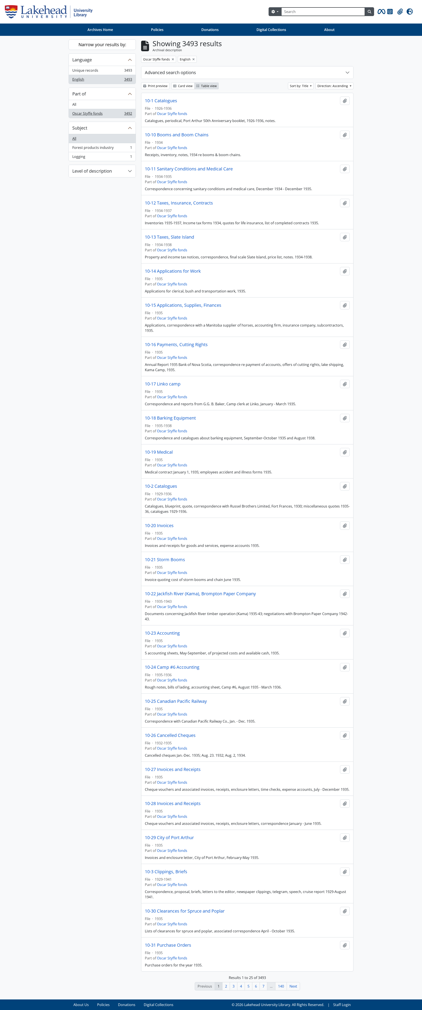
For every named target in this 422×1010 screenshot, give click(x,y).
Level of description (92, 171)
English (102, 80)
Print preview (157, 86)
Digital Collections (271, 29)
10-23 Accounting (162, 633)
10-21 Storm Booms (165, 559)
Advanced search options (170, 72)
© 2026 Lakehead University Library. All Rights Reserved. (278, 1004)
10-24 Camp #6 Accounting (172, 667)
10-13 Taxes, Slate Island (169, 237)
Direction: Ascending (333, 86)
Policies (157, 29)
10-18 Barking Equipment (170, 418)
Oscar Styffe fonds (102, 114)
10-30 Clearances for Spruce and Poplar (185, 911)
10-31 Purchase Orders (168, 945)
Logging (102, 157)
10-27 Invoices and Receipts (173, 769)
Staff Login (342, 1004)
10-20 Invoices (159, 525)
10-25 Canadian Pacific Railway (176, 701)
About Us (81, 1004)
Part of (79, 94)
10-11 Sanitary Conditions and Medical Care (189, 169)
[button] (381, 11)
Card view (185, 86)
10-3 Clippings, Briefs (166, 871)
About (329, 29)
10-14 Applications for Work (173, 271)
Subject (79, 128)
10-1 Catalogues (161, 100)
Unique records (102, 71)
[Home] (50, 11)
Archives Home (100, 29)
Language (82, 60)
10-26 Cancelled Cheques (170, 735)
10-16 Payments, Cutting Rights (176, 344)
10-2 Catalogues (161, 486)
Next (293, 986)
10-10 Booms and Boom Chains (177, 134)
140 (281, 986)
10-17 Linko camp (162, 384)
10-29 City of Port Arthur (169, 837)
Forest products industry (102, 148)
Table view (208, 86)
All (74, 104)
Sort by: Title (299, 86)
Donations (210, 29)
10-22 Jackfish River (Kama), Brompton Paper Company (200, 593)
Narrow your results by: (102, 44)
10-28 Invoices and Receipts (173, 803)
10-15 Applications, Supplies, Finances (183, 305)
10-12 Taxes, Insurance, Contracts (179, 203)
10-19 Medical (159, 452)
